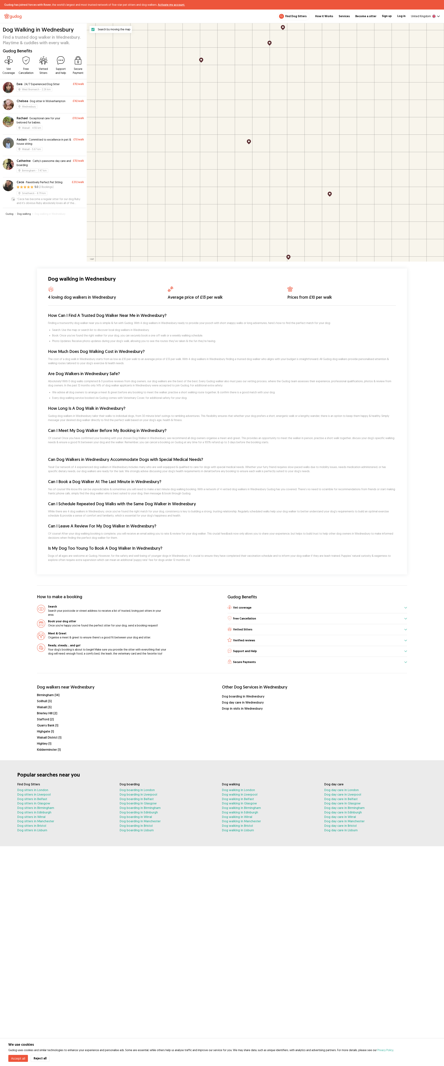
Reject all (40, 1058)
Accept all (18, 1058)
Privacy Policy (385, 1050)
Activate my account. (171, 4)
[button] (317, 607)
